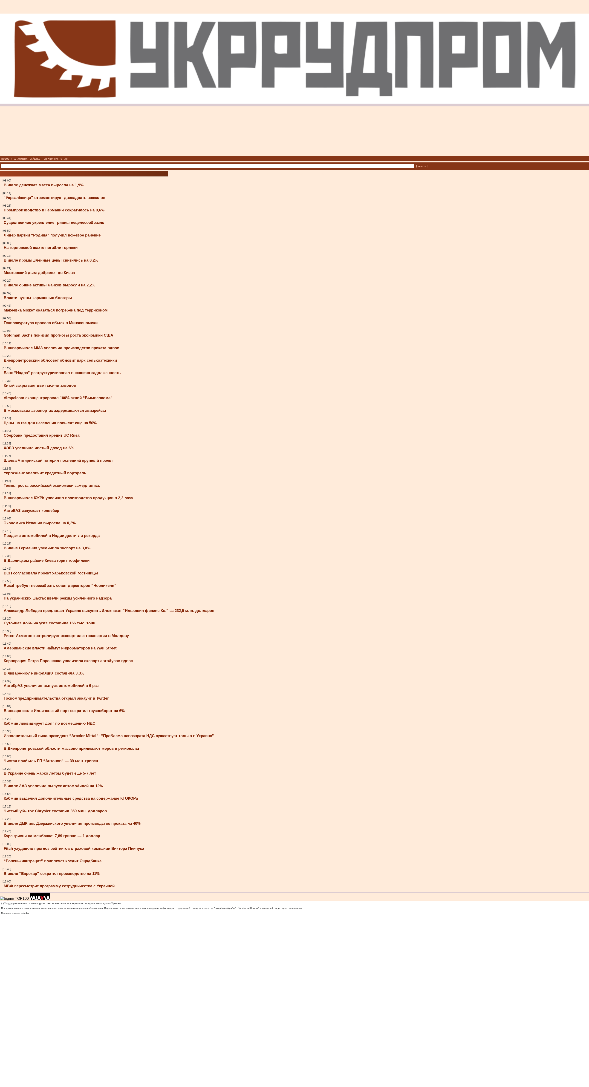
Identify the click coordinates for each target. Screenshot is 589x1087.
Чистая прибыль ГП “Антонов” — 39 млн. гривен (51, 760)
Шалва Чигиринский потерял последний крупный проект (58, 460)
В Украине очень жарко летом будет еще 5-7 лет (50, 773)
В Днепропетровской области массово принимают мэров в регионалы (71, 748)
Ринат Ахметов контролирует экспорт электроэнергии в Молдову (66, 635)
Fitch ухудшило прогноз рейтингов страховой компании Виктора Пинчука (74, 848)
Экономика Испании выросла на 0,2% (40, 523)
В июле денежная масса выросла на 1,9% (44, 185)
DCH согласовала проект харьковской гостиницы (51, 573)
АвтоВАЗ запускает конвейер (31, 510)
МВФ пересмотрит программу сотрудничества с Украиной (59, 886)
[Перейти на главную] (294, 154)
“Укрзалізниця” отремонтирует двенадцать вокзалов (54, 197)
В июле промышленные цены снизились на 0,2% (51, 260)
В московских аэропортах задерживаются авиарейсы (55, 410)
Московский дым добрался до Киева (39, 272)
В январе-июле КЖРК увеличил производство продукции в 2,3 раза (68, 498)
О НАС (64, 159)
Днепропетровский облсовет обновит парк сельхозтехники (60, 360)
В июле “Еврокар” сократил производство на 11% (52, 873)
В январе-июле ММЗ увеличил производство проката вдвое (61, 348)
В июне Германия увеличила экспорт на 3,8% (47, 548)
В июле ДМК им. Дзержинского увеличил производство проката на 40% (72, 823)
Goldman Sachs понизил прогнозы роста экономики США (58, 335)
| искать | (421, 166)
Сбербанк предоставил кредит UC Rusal (42, 435)
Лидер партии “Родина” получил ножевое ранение (52, 235)
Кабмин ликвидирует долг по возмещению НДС (49, 723)
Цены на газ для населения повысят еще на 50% (50, 423)
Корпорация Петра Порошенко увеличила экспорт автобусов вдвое (68, 660)
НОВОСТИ (6, 159)
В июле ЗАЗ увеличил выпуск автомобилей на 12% (53, 786)
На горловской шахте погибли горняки (41, 247)
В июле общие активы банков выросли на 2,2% (49, 285)
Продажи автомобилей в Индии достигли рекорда (52, 535)
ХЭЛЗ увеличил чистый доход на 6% (39, 448)
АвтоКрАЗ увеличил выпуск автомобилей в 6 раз (51, 685)
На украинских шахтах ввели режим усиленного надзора (58, 598)
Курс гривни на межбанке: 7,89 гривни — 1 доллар (52, 835)
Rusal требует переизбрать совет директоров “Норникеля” (60, 585)
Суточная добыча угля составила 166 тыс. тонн (49, 623)
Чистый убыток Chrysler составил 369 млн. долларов (55, 811)
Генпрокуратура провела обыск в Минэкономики (51, 322)
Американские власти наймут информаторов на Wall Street (60, 648)
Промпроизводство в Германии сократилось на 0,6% (54, 210)
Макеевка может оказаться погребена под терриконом (56, 310)
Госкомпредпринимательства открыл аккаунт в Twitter (56, 698)
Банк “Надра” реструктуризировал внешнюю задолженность (62, 372)
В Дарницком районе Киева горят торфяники (47, 560)
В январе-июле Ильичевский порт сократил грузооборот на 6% (64, 710)
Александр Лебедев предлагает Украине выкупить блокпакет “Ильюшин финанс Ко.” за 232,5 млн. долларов (109, 610)
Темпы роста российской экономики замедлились (52, 485)
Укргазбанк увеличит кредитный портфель (45, 473)
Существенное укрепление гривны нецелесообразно (54, 222)
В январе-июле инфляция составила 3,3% (44, 673)
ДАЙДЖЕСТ (36, 159)
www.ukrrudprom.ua (77, 908)
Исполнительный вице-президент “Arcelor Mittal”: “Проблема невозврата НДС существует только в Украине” (109, 735)
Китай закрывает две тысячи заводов (40, 385)
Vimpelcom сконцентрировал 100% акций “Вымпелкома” (58, 397)
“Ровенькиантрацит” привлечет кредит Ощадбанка (52, 861)
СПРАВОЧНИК (51, 159)
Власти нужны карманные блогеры (38, 297)
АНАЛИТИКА (21, 159)
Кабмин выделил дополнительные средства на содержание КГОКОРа (71, 798)
